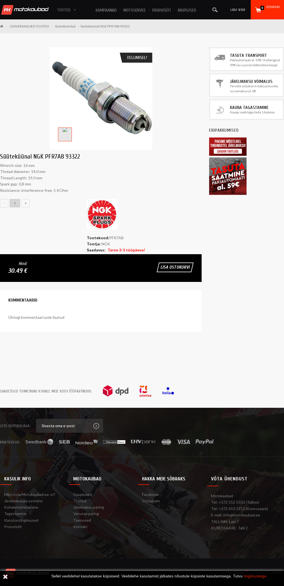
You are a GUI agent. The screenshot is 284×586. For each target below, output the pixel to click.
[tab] (22, 300)
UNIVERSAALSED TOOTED (29, 26)
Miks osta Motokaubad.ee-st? (29, 494)
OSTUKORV (271, 7)
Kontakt (80, 526)
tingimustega (255, 576)
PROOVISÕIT (161, 10)
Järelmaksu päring (88, 507)
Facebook (150, 494)
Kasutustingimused (21, 520)
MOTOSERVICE (134, 10)
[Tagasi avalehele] (3, 26)
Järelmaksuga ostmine (23, 500)
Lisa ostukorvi (175, 267)
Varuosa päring (86, 513)
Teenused (82, 520)
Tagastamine (15, 513)
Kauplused (187, 10)
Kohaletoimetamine (21, 507)
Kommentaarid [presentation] (22, 300)
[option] (101, 98)
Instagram (151, 500)
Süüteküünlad (65, 26)
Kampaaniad (106, 10)
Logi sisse (237, 10)
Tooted (79, 500)
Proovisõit (13, 526)
